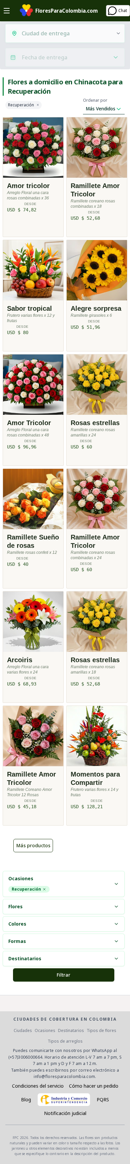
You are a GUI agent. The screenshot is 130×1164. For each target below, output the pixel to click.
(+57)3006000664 (25, 1057)
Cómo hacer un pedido (93, 1086)
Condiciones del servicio (38, 1086)
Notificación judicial (65, 1113)
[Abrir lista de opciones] (118, 33)
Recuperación (21, 105)
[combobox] (66, 33)
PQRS (103, 1099)
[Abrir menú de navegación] (6, 10)
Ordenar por (95, 100)
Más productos (33, 845)
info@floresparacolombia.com (64, 1076)
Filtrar (63, 975)
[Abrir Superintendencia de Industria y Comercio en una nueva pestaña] (64, 1099)
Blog (26, 1099)
